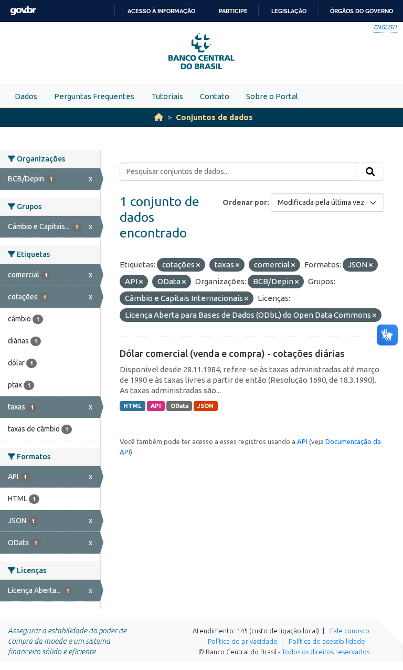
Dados (26, 96)
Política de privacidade (243, 641)
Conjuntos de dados (214, 117)
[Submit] (370, 172)
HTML (132, 406)
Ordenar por (244, 202)
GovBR (23, 11)
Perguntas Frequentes (94, 96)
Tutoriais (167, 96)
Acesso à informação (161, 11)
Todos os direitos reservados (325, 651)
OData (179, 406)
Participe (233, 11)
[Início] (158, 117)
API (156, 406)
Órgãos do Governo (361, 11)
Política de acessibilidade (327, 641)
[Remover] (198, 265)
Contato (214, 96)
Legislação (288, 11)
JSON (205, 406)
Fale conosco (349, 630)
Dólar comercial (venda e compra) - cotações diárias (232, 353)
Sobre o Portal (272, 96)
